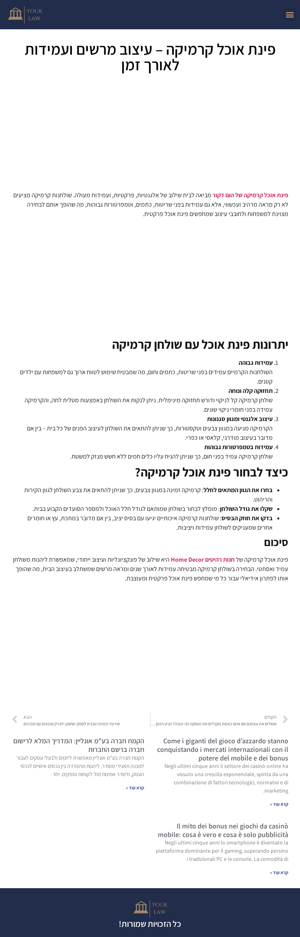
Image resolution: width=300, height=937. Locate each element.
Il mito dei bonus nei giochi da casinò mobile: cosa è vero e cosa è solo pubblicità (223, 830)
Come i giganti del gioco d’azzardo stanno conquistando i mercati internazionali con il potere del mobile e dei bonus (222, 749)
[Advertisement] (150, 134)
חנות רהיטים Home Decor (203, 559)
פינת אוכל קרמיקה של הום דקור (250, 195)
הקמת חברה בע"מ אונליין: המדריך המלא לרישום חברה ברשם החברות (78, 745)
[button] (289, 14)
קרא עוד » (279, 804)
